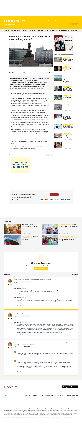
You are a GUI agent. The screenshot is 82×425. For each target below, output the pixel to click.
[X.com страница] (75, 24)
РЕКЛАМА (60, 400)
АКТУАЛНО (41, 395)
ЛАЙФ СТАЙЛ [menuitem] (74, 30)
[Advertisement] (41, 8)
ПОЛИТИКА (47, 395)
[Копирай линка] (47, 72)
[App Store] (74, 386)
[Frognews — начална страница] (11, 387)
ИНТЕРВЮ (35, 395)
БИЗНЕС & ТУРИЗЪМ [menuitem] (64, 30)
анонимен (10, 284)
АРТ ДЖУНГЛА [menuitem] (53, 30)
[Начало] (70, 24)
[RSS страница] (77, 24)
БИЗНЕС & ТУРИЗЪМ (66, 395)
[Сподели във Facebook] (49, 72)
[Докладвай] (19, 282)
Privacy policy (49, 406)
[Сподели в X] (52, 72)
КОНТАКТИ (54, 400)
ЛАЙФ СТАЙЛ (11, 72)
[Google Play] (66, 386)
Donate (54, 194)
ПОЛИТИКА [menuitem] (40, 30)
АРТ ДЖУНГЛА (58, 395)
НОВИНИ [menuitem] (7, 30)
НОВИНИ (25, 395)
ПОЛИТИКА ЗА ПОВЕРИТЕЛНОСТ (71, 400)
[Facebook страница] (73, 24)
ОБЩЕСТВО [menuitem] (32, 30)
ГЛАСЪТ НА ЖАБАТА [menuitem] (15, 30)
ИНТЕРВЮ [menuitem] (25, 30)
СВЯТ (52, 395)
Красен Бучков (15, 155)
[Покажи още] (41, 421)
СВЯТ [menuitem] (46, 30)
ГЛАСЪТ (30, 395)
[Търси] (77, 21)
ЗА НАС (49, 400)
